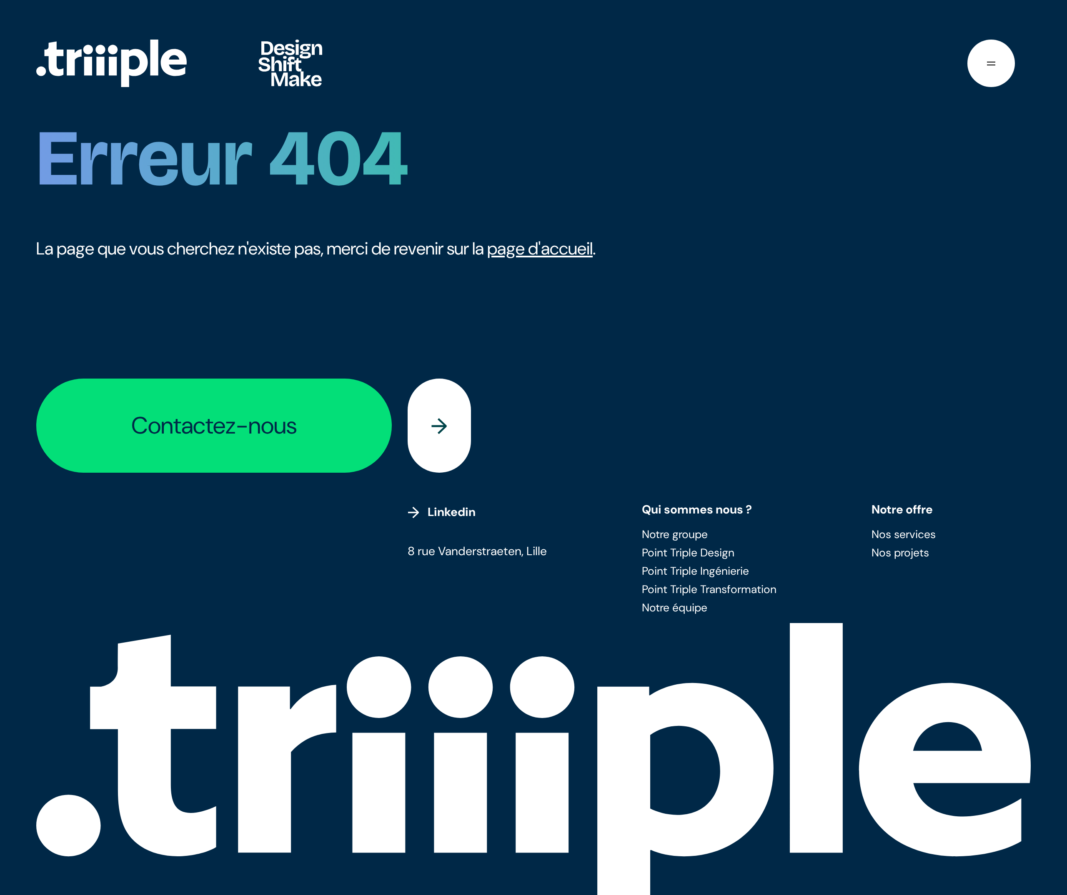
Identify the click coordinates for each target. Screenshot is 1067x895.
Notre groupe (675, 534)
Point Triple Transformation (709, 589)
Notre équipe (674, 608)
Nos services (904, 534)
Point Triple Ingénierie (695, 571)
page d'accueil (540, 248)
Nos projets (900, 553)
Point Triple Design (688, 553)
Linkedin (452, 512)
